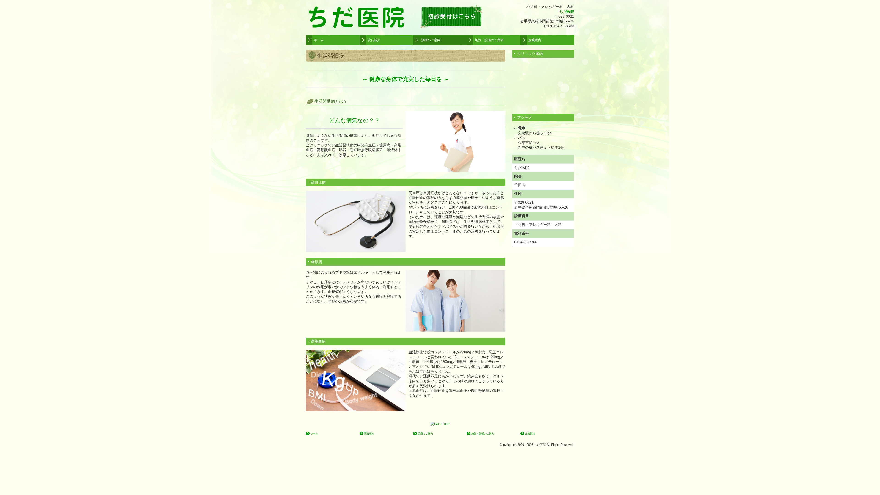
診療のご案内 (430, 40)
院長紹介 (374, 40)
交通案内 (534, 40)
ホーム (319, 40)
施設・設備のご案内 (489, 40)
